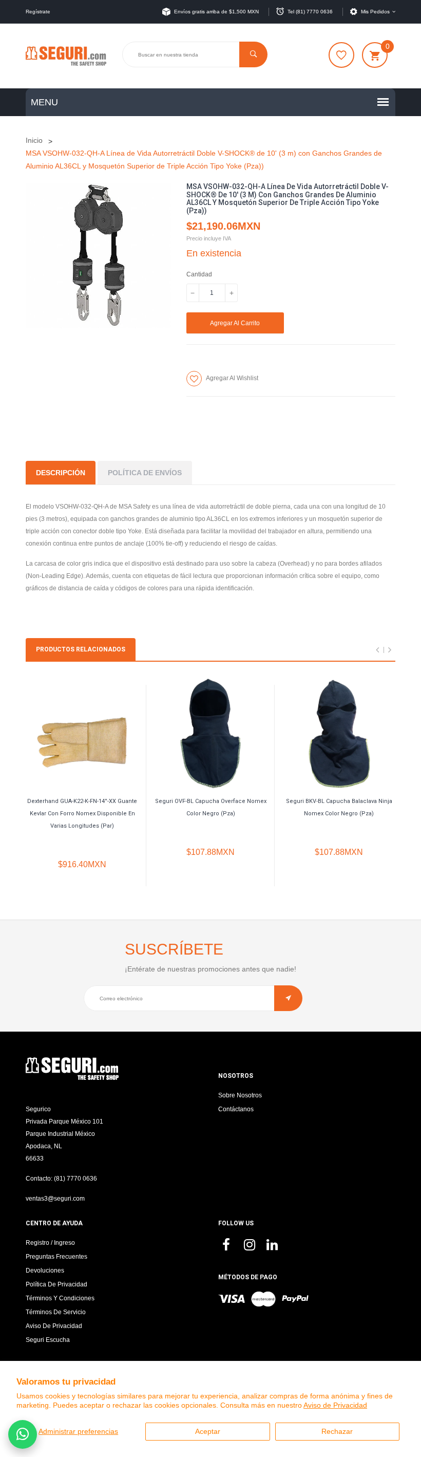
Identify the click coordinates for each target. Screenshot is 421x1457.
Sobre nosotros (240, 1095)
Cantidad (199, 274)
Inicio (34, 140)
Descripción (60, 473)
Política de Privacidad (56, 1284)
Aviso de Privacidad (335, 1405)
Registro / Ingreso (50, 1242)
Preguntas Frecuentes (56, 1256)
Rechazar (337, 1431)
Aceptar (207, 1431)
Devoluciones (45, 1270)
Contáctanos (236, 1109)
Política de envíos (145, 473)
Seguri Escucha (48, 1339)
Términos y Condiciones (60, 1298)
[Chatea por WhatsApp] (22, 1434)
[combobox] (194, 54)
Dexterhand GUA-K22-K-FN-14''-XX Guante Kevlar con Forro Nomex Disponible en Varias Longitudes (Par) (82, 813)
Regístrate (38, 11)
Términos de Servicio (56, 1312)
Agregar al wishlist (232, 378)
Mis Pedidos (375, 11)
